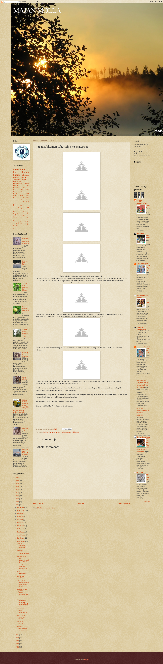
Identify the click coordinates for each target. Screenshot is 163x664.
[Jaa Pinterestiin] (71, 429)
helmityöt (22, 216)
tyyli (22, 208)
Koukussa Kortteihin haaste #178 (21, 545)
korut (27, 216)
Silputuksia (140, 327)
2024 (27, 208)
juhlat (27, 226)
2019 (21, 206)
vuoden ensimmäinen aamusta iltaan (22, 628)
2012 (17, 644)
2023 (21, 196)
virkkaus (16, 200)
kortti (27, 177)
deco (22, 226)
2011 (17, 647)
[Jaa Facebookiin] (69, 429)
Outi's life (139, 472)
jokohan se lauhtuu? (20, 577)
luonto (53, 432)
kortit (22, 177)
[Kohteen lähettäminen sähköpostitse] (63, 429)
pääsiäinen (16, 204)
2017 (27, 196)
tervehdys (16, 226)
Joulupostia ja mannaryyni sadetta (25, 240)
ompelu (22, 198)
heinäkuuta (21, 523)
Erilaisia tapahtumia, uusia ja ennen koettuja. (142, 201)
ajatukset (16, 224)
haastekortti (17, 184)
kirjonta (20, 192)
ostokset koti (24, 200)
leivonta (15, 198)
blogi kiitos (17, 214)
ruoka (27, 184)
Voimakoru (148, 236)
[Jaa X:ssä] (67, 429)
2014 (27, 194)
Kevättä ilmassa (141, 329)
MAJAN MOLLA (37, 10)
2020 (27, 198)
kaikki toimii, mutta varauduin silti (22, 610)
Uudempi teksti (39, 503)
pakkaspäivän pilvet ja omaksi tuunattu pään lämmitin (23, 583)
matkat (15, 186)
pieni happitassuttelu (22, 572)
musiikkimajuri (25, 429)
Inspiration (140, 233)
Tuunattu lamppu (147, 476)
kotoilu (48, 432)
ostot (15, 202)
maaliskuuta (21, 535)
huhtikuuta (20, 532)
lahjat (27, 224)
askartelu (16, 177)
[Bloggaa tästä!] (65, 429)
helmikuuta (21, 538)
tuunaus (15, 190)
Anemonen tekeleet (143, 347)
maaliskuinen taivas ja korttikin (25, 452)
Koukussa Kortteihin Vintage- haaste (23, 551)
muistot (24, 214)
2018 (14, 212)
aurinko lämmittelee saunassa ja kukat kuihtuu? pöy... (22, 602)
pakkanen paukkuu (20, 622)
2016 (27, 190)
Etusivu (81, 503)
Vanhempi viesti (123, 503)
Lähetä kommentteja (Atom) (46, 508)
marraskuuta (21, 510)
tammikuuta (21, 541)
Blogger (86, 659)
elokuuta (20, 520)
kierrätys (16, 188)
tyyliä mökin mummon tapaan (21, 617)
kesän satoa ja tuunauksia (25, 309)
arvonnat (16, 208)
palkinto (15, 220)
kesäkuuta (20, 526)
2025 (27, 218)
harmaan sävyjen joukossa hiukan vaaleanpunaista (22, 592)
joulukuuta (20, 507)
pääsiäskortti (16, 228)
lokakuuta (20, 513)
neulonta (68, 432)
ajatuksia (25, 175)
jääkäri (22, 224)
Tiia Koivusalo (141, 380)
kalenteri (26, 206)
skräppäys (26, 212)
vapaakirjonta (17, 222)
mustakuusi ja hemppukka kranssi (25, 287)
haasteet (26, 202)
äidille (27, 222)
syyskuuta (20, 516)
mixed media (60, 432)
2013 (27, 186)
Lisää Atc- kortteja (147, 351)
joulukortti (25, 179)
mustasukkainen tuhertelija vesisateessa (22, 566)
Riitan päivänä (24, 378)
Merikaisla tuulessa (143, 437)
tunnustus (16, 206)
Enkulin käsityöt (142, 264)
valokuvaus (75, 432)
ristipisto (21, 194)
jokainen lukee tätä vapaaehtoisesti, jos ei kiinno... (23, 559)
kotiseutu (26, 204)
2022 (14, 196)
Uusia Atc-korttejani (148, 268)
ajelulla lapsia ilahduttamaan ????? (25, 333)
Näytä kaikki (147, 501)
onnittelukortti (24, 188)
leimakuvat (17, 181)
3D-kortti (16, 179)
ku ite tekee (140, 409)
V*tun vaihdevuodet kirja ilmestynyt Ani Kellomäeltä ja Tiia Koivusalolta (142, 384)
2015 (14, 192)
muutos (19, 212)
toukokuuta (21, 529)
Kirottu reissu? (147, 301)
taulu (27, 220)
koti (44, 432)
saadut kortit (24, 210)
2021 (22, 190)
